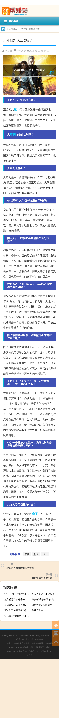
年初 (13, 134)
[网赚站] (29, 11)
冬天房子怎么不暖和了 (43, 593)
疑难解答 (39, 639)
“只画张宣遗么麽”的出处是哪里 (17, 615)
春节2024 (14, 28)
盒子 (35, 514)
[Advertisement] (29, 688)
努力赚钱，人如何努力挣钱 (17, 604)
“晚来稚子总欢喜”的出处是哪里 (45, 599)
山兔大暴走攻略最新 (42, 604)
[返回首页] (55, 625)
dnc (11, 51)
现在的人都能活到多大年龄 (20, 567)
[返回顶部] (55, 641)
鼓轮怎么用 (37, 610)
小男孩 (29, 654)
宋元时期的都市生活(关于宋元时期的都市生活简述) (17, 610)
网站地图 (29, 639)
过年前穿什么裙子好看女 (17, 599)
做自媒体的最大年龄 (42, 577)
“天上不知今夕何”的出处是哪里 (17, 593)
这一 (17, 109)
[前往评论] (55, 633)
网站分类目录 (47, 635)
